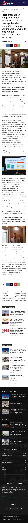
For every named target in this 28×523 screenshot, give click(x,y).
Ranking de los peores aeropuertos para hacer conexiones (16, 441)
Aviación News (6, 41)
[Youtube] (21, 508)
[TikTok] (13, 508)
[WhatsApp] (18, 45)
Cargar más (13, 383)
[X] (11, 45)
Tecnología (7, 8)
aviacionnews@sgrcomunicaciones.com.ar (12, 498)
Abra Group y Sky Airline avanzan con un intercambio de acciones (18, 377)
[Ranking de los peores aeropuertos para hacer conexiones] (5, 442)
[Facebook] (8, 45)
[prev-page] (3, 338)
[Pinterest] (15, 45)
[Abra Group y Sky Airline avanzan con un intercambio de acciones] (5, 377)
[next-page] (5, 338)
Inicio (3, 8)
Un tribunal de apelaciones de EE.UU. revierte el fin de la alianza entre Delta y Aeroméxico (18, 350)
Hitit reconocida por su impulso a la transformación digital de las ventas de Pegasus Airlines (18, 313)
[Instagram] (10, 508)
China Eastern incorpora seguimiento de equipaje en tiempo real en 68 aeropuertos (17, 359)
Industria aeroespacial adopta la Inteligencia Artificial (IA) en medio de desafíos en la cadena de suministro (20, 297)
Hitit (12, 8)
